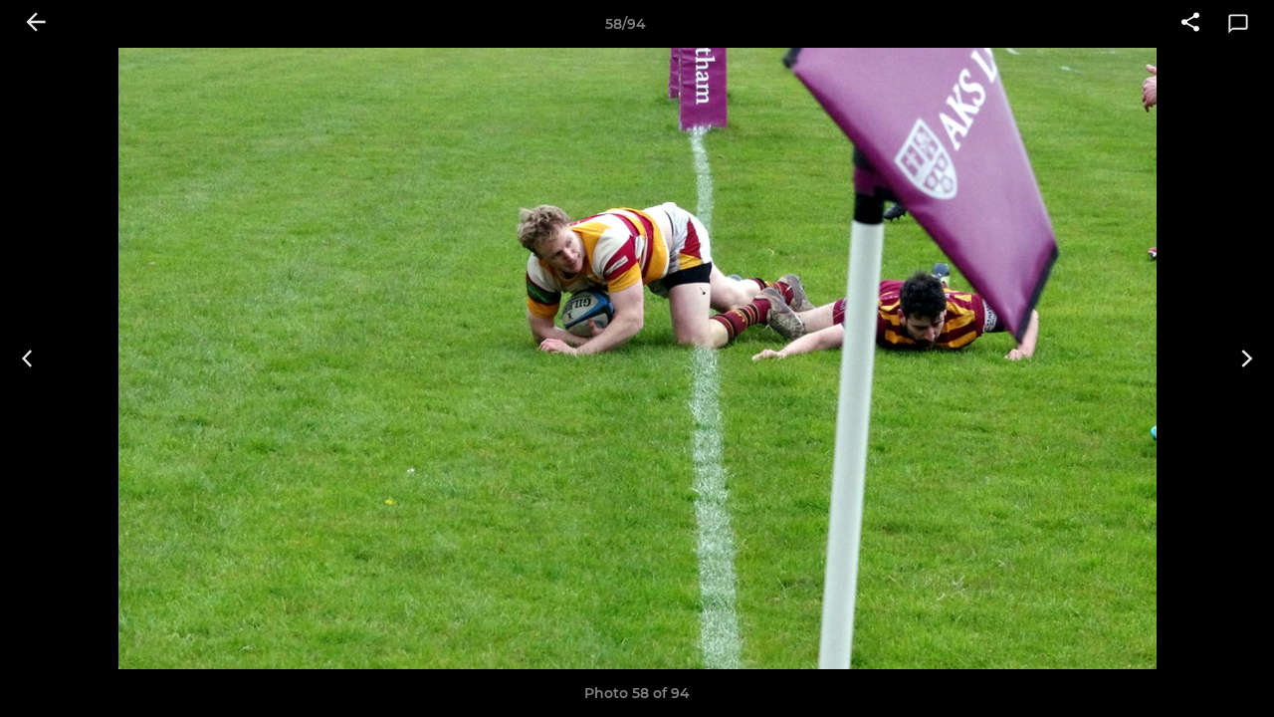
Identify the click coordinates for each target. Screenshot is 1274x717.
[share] (1190, 24)
